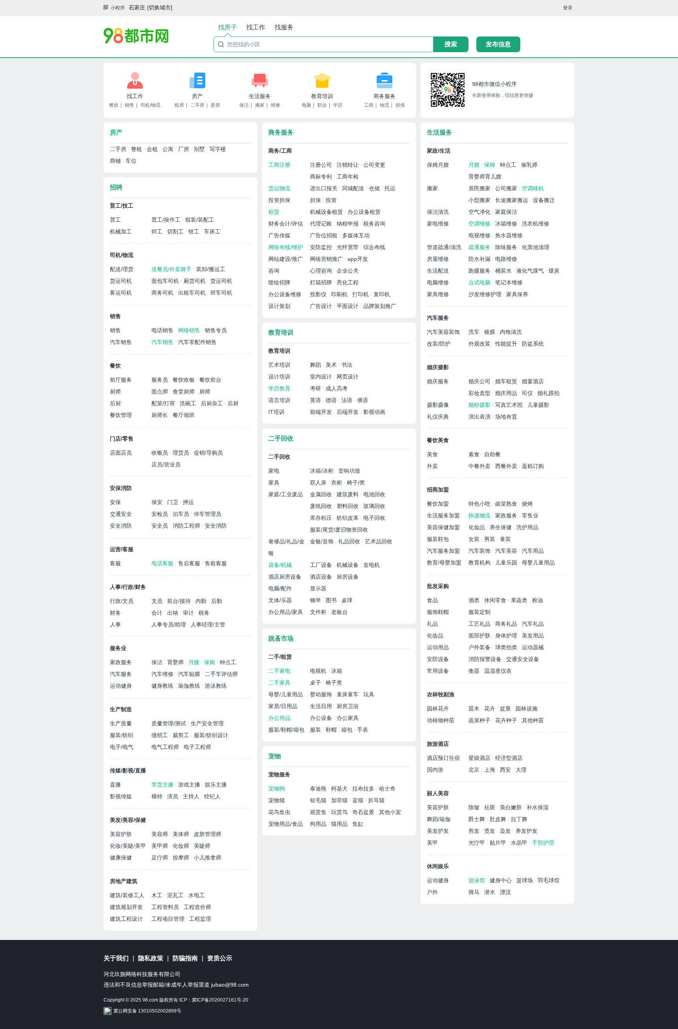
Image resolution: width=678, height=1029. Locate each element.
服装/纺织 (121, 735)
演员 (173, 796)
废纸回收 (322, 506)
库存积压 (322, 518)
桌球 (346, 600)
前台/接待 (179, 601)
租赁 (273, 212)
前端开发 (322, 412)
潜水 (490, 892)
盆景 (506, 708)
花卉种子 (507, 720)
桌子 (316, 682)
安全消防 (121, 526)
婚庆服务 (438, 381)
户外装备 (480, 647)
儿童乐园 (507, 562)
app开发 (358, 259)
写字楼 (218, 149)
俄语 (362, 400)
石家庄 (137, 7)
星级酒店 (480, 758)
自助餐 (492, 454)
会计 (157, 613)
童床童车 (348, 694)
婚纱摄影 (480, 405)
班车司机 (221, 293)
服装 (316, 730)
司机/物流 (150, 105)
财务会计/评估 (285, 223)
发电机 (371, 565)
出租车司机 (192, 293)
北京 (474, 770)
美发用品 (533, 635)
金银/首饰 (322, 541)
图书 (332, 600)
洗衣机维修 (535, 223)
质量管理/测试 (169, 723)
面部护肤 (480, 635)
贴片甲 (499, 843)
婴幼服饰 (322, 694)
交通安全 (121, 514)
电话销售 (163, 330)
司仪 (528, 393)
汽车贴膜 (190, 674)
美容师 (160, 834)
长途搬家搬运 (512, 200)
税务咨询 (374, 223)
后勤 (216, 601)
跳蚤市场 (280, 638)
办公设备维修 (284, 294)
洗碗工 (189, 403)
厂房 (184, 149)
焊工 (157, 231)
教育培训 (322, 96)
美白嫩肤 (511, 807)
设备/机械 (280, 565)
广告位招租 (324, 235)
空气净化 (480, 212)
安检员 (160, 514)
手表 (362, 730)
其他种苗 (533, 720)
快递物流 (480, 515)
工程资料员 (165, 907)
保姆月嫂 (438, 165)
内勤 (201, 601)
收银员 (160, 453)
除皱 (474, 807)
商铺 (116, 161)
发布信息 (498, 44)
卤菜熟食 (507, 504)
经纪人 (212, 796)
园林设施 (527, 708)
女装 (474, 539)
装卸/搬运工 (210, 269)
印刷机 (340, 294)
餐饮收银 (184, 380)
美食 (432, 454)
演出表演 (480, 416)
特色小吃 (480, 504)
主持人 (192, 796)
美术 (332, 365)
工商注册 (279, 165)
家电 (273, 471)
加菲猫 (340, 800)
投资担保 (279, 200)
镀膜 (490, 332)
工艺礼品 (480, 624)
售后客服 (190, 563)
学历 (338, 105)
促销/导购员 (208, 453)
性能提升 (507, 344)
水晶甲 (520, 843)
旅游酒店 (438, 744)
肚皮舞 (499, 819)
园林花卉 (438, 708)
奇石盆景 (364, 812)
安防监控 (322, 247)
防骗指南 (185, 958)
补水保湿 (538, 807)
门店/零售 (121, 438)
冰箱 (336, 671)
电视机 (319, 671)
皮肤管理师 (207, 834)
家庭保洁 (506, 212)
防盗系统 (533, 344)
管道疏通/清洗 (444, 247)
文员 (157, 601)
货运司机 (121, 281)
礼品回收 (350, 541)
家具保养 (517, 294)
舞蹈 (316, 365)
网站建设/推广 (285, 259)
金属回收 (322, 494)
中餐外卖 (480, 466)
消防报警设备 (485, 659)
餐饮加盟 (438, 504)
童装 (505, 539)
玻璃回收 (374, 506)
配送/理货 (121, 269)
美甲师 (160, 846)
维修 (275, 105)
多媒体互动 (356, 235)
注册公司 (322, 165)
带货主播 (163, 784)
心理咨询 (322, 271)
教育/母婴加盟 (444, 562)
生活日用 (322, 706)
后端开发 (348, 412)
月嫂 (194, 662)
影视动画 (374, 412)
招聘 (116, 187)
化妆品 (477, 527)
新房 (215, 105)
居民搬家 (480, 188)
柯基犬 (340, 788)
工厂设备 (322, 565)
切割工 (176, 231)
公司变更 (374, 165)
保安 (157, 502)
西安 (506, 770)
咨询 (273, 271)
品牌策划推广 (379, 306)
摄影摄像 (438, 405)
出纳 (173, 613)
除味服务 (507, 247)
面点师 (160, 391)
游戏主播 (190, 784)
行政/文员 (121, 601)
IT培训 (276, 412)
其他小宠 (390, 812)
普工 (115, 220)
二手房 (197, 105)
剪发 (474, 831)
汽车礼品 (533, 624)
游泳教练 (216, 686)
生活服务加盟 (443, 515)
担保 (400, 105)
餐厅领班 (184, 415)
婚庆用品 (507, 393)
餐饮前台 (210, 380)
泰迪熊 (319, 788)
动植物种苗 (440, 720)
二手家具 (279, 682)
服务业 (118, 648)
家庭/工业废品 (285, 494)
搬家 (259, 105)
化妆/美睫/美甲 (128, 846)
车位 (131, 161)
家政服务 (121, 662)
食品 (432, 600)
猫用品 (340, 824)
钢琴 (316, 600)
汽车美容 (507, 551)
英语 (316, 400)
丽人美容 (438, 793)
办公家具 (348, 718)
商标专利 (322, 176)
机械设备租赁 (327, 212)
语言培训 (279, 400)
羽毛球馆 (549, 880)
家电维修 (438, 223)
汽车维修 (163, 674)
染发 (506, 831)
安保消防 (121, 488)
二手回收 (280, 438)
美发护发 (438, 831)
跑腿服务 (480, 271)
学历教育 (279, 388)
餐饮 (113, 105)
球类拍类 (507, 647)
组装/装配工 (199, 220)
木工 (157, 895)
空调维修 (480, 223)
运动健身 (121, 686)
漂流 (505, 892)
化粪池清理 (535, 247)
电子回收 (374, 518)
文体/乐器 (280, 600)
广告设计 (322, 306)
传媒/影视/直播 (128, 770)
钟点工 (228, 662)
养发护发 (527, 831)
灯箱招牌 (322, 282)
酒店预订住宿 (443, 758)
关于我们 (116, 958)
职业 (322, 105)
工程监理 (200, 919)
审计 (189, 613)
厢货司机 (195, 281)
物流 (384, 105)
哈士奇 (387, 788)
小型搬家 (480, 200)
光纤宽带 (348, 247)
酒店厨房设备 (284, 577)
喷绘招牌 (279, 282)
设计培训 (279, 376)
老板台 (339, 612)
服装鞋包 (438, 539)
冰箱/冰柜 (322, 471)
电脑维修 (438, 282)
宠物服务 (279, 774)
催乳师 (529, 165)
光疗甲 (477, 843)
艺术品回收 (378, 541)
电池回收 (374, 494)
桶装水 (504, 271)
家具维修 (438, 294)
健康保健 (121, 857)
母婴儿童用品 (538, 562)
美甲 (432, 843)
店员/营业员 (165, 464)
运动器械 (533, 647)
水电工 (196, 895)
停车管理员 (207, 514)
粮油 (537, 600)
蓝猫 (358, 800)
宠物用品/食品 (285, 824)
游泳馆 (477, 880)
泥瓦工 (176, 895)
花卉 (490, 708)
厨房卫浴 (348, 706)
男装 (490, 539)
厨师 (115, 391)
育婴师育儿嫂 (484, 176)
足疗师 (160, 857)
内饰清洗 (511, 332)
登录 (567, 8)
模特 (157, 796)
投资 (331, 200)
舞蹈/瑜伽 (438, 819)
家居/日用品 (282, 706)
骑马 (474, 892)
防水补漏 (480, 259)
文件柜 (319, 612)
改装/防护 (438, 344)
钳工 (194, 231)
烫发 (490, 831)
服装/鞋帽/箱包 (286, 730)
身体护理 (507, 635)
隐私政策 (150, 958)
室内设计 (322, 376)
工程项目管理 (168, 919)
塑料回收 (348, 506)
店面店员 (121, 453)
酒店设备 (322, 577)
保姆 (210, 662)
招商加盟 (438, 489)
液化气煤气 (530, 271)
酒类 (474, 600)
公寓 (168, 149)
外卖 (432, 466)
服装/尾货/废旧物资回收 (339, 529)
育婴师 (176, 662)
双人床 (319, 482)
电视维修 (480, 235)
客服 (115, 563)
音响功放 (349, 471)
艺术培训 (279, 365)
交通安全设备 (522, 659)
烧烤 (527, 504)
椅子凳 (334, 682)
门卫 (173, 502)
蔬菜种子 (480, 720)
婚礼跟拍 (549, 393)
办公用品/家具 (285, 612)
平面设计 (348, 306)
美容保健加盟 (443, 527)
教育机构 (480, 562)
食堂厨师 (184, 391)
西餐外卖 (507, 466)
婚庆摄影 (438, 367)
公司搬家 (507, 188)
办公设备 (322, 718)
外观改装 (480, 344)
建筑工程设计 (126, 919)
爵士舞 (477, 819)
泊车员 (182, 514)
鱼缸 (357, 824)
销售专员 (216, 330)
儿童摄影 (538, 405)
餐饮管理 (121, 415)
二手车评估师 (221, 674)
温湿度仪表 (498, 671)
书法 (346, 365)
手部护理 (543, 843)
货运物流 (279, 188)
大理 (521, 770)
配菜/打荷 (164, 403)
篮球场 (525, 880)
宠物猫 (276, 800)
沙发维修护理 (485, 294)
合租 (153, 149)
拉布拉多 (364, 788)
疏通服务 (480, 247)
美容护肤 (121, 834)
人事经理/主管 (208, 624)
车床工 (212, 231)
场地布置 (506, 416)
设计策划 (279, 306)
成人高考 (337, 388)
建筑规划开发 (126, 907)
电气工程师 (165, 747)
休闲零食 (496, 600)
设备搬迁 (544, 200)
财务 (115, 613)
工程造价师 (197, 907)
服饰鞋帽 (438, 612)
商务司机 (163, 293)
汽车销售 (121, 342)
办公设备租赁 (364, 212)
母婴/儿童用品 (285, 694)
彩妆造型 (480, 393)
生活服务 (260, 96)
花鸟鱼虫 (279, 812)
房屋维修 (438, 259)
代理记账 (322, 223)
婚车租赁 (507, 381)
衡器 (474, 671)
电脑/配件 (280, 588)
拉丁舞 (519, 819)
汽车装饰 (480, 551)
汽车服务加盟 (443, 551)
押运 (188, 502)
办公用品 (279, 718)
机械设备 (348, 565)
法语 (347, 400)
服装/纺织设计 (211, 735)
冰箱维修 (507, 223)
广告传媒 (279, 235)
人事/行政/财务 (128, 587)
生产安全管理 (207, 723)
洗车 (474, 332)
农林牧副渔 (440, 694)
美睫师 (202, 846)
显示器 (318, 588)
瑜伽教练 (190, 686)
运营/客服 (121, 549)
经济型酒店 (509, 758)
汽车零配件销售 (197, 342)
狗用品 (319, 824)
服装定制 (479, 612)
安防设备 (438, 659)
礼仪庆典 (438, 416)
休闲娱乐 (438, 866)
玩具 (368, 694)
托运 (390, 188)
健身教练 (163, 686)
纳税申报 (348, 223)
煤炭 (554, 271)
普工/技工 (121, 205)
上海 (490, 770)
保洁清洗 (438, 212)
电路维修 (506, 259)
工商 (369, 105)
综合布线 (374, 247)
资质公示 (219, 958)
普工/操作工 (166, 220)
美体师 (182, 834)
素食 (474, 454)
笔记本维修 (509, 282)
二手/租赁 (280, 657)
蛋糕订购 (533, 466)
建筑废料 (348, 494)
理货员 (182, 453)
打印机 (361, 294)
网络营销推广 (327, 259)
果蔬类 (520, 600)
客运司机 (121, 293)
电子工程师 (197, 747)
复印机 (382, 294)
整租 (137, 149)
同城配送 (354, 188)
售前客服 (216, 563)
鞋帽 (332, 730)
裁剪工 (182, 735)
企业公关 (348, 271)
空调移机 (533, 188)
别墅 (200, 149)
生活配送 (438, 271)
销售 (129, 105)
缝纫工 (160, 735)
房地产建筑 (123, 881)
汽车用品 (533, 551)
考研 (316, 388)
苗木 (474, 708)
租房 (179, 105)
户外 (432, 892)
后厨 (115, 403)
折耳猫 (376, 800)
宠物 (274, 756)
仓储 (375, 188)
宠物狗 (276, 788)
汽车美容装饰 (443, 332)
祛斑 (490, 807)
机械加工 (121, 231)
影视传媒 (121, 796)
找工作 (135, 96)
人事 (115, 624)
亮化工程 (348, 282)
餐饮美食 (438, 440)
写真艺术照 (509, 405)
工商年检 (348, 176)
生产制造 (121, 709)
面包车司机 (165, 281)
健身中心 (501, 880)
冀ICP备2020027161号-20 (220, 1000)
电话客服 (163, 563)
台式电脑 (480, 282)
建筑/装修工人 (127, 895)
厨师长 (160, 415)
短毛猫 (319, 800)
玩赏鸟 (340, 812)
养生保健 (501, 527)
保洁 (244, 105)
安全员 (160, 526)
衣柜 (337, 482)
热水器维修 (509, 235)
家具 (273, 482)
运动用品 (438, 647)
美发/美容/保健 (128, 820)
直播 (115, 784)
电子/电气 (121, 747)
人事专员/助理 (169, 624)
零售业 (530, 515)
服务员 (160, 380)
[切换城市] (159, 7)
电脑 (306, 105)
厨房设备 (348, 577)
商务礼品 (507, 624)
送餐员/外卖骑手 (172, 269)
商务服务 (385, 96)
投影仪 (319, 294)
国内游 (435, 770)
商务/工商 (280, 151)
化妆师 (182, 846)
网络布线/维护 (285, 247)
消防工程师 (187, 526)
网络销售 (190, 330)
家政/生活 (438, 151)
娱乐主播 (216, 784)
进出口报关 (324, 188)
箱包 (347, 730)
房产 (197, 96)
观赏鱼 (319, 812)
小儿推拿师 (207, 857)
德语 (332, 400)
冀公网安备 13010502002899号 (147, 1011)
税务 (204, 613)
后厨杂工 (212, 403)
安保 (115, 502)
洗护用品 (527, 527)
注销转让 (348, 165)
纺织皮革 (348, 518)
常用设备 (438, 671)
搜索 (451, 44)
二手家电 (279, 671)
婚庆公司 (480, 381)
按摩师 (182, 857)
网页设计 (348, 376)
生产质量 (121, 723)
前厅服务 (121, 380)
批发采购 (438, 586)
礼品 (432, 624)
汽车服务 (121, 674)
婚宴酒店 (533, 381)
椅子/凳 (356, 482)
